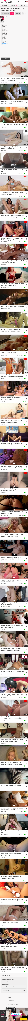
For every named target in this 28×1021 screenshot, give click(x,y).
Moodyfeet (6, 13)
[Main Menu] (2, 2)
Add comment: (5, 984)
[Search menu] (18, 1)
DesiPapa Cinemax (6, 606)
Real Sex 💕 (14, 5)
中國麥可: (4, 979)
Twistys (4, 378)
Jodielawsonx (5, 834)
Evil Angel (4, 173)
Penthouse (4, 469)
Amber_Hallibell (5, 287)
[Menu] (22, 1)
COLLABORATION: (13, 1004)
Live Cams (4, 5)
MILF (24, 13)
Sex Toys (18, 13)
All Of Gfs (4, 811)
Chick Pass (4, 697)
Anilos (3, 196)
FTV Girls (4, 219)
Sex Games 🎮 (23, 5)
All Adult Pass (5, 515)
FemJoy (4, 150)
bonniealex (4, 355)
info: (9, 997)
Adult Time (4, 82)
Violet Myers (5, 241)
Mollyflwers (4, 583)
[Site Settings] (25, 1)
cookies (3, 1014)
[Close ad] (26, 1009)
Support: (11, 1001)
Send (23, 990)
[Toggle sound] (7, 1009)
